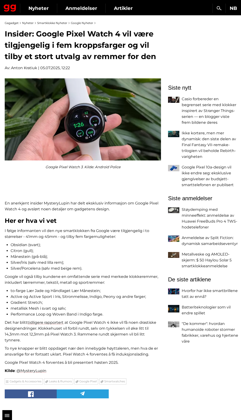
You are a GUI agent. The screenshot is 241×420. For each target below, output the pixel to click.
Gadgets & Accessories (25, 381)
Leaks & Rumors (60, 381)
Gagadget (10, 7)
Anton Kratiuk (24, 68)
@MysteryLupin (31, 370)
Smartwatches (114, 381)
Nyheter (38, 8)
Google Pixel (88, 381)
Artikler (123, 8)
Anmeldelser (81, 8)
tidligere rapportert (46, 322)
